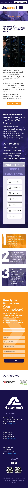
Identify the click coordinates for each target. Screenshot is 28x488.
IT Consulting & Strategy (11, 156)
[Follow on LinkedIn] (16, 463)
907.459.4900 (11, 454)
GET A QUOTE (20, 2)
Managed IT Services (10, 148)
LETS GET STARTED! (14, 361)
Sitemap (14, 482)
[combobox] (4, 346)
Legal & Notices (17, 480)
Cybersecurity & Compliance (12, 150)
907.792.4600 (11, 423)
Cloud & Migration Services (12, 153)
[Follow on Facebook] (12, 463)
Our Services (11, 143)
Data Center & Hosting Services (14, 158)
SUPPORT (8, 2)
